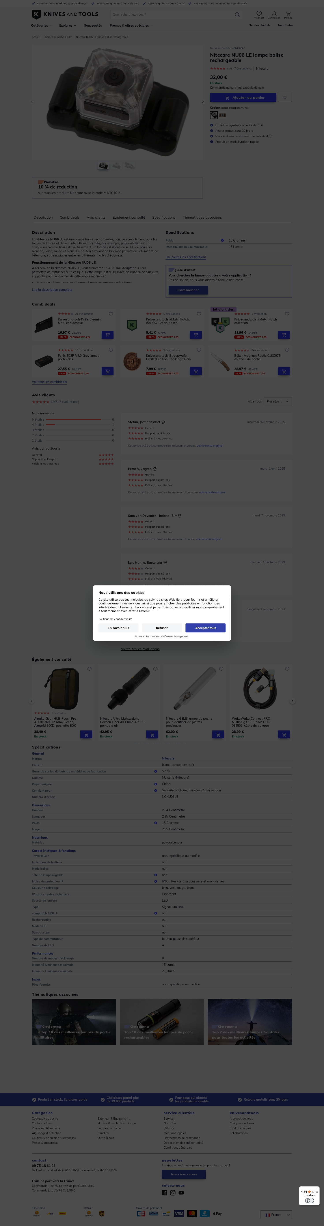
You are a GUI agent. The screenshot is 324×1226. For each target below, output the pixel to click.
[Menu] (317, 1189)
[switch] (309, 1200)
